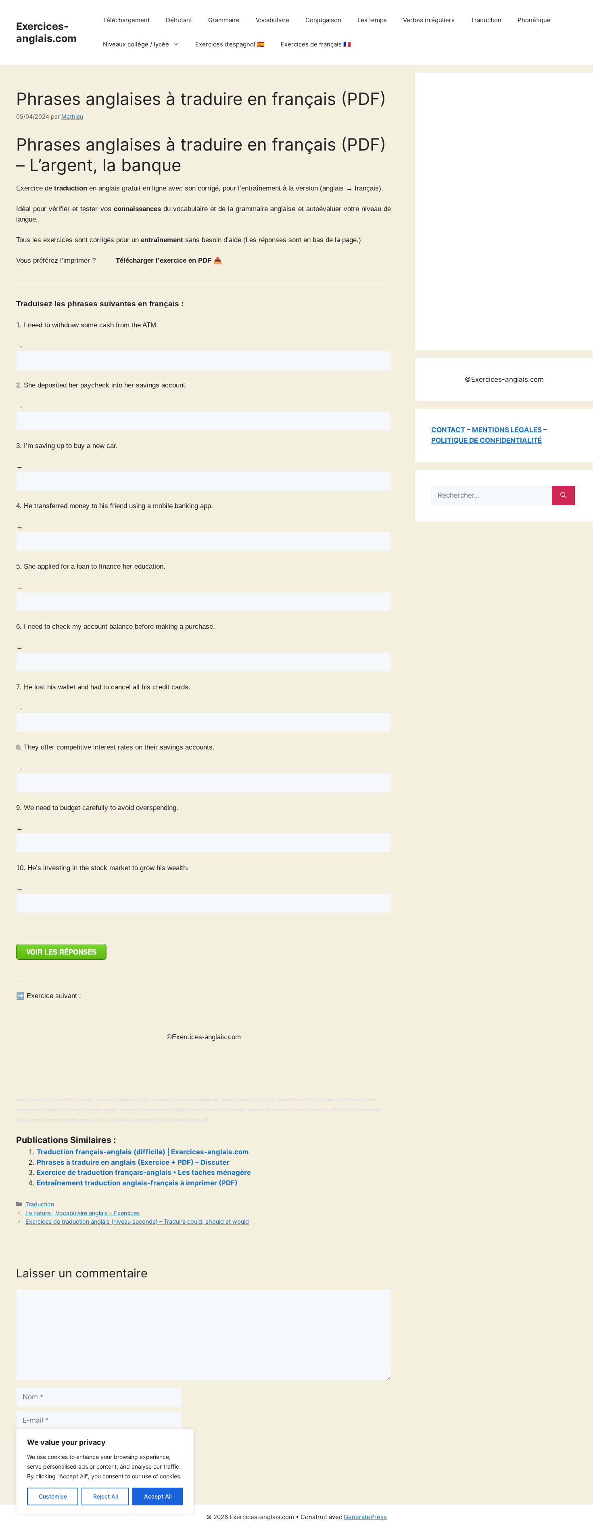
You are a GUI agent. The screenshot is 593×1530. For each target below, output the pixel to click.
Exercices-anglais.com (46, 32)
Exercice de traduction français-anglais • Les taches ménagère (144, 1172)
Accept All (157, 1496)
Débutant (179, 20)
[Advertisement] (491, 210)
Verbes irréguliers (429, 20)
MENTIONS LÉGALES (507, 430)
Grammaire (224, 20)
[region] (105, 1471)
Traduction (486, 20)
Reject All (105, 1496)
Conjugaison (323, 20)
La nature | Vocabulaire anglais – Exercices (82, 1213)
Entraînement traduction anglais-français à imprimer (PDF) (137, 1183)
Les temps (372, 20)
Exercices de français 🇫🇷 (316, 44)
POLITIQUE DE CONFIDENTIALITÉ (486, 440)
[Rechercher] (563, 495)
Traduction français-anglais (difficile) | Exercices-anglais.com (143, 1152)
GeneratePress (365, 1517)
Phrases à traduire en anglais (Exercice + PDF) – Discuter (133, 1162)
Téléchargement (126, 20)
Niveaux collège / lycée (136, 44)
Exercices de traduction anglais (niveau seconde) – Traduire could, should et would (137, 1221)
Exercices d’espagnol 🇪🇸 (230, 44)
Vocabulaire (272, 20)
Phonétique (534, 20)
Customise (53, 1496)
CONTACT (448, 430)
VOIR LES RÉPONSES (61, 952)
